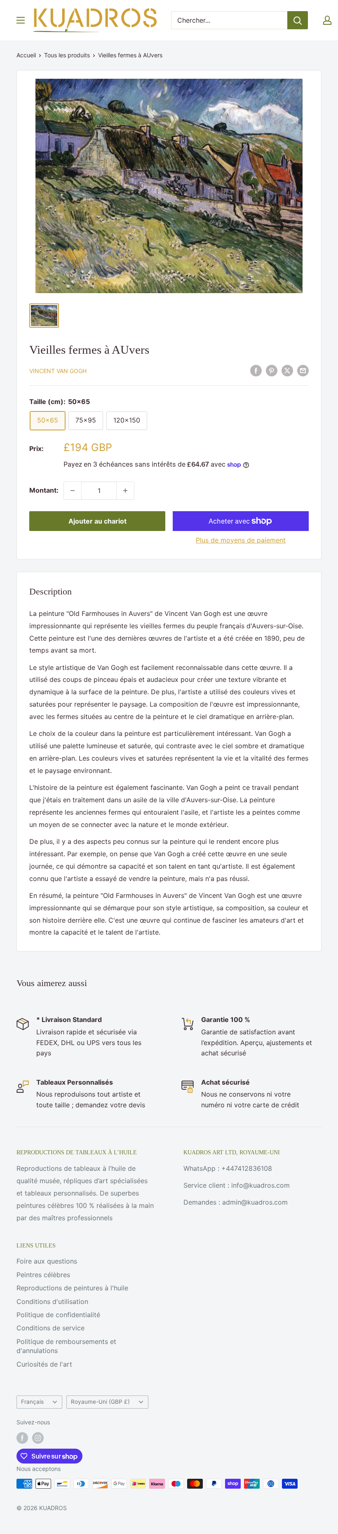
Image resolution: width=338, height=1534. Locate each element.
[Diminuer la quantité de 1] (72, 490)
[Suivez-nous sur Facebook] (22, 1438)
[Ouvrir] (20, 20)
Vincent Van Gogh (58, 370)
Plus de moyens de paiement (241, 540)
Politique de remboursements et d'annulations (66, 1346)
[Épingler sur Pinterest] (271, 370)
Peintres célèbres (43, 1275)
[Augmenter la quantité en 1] (125, 490)
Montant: (44, 490)
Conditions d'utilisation (52, 1301)
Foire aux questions (46, 1261)
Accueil (26, 55)
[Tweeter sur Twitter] (287, 370)
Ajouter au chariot (97, 521)
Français (32, 1401)
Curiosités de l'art (44, 1364)
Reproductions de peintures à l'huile (72, 1288)
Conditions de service (50, 1328)
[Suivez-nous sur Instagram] (38, 1438)
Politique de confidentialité (58, 1315)
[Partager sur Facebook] (256, 370)
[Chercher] (297, 20)
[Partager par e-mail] (303, 370)
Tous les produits (67, 55)
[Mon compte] (327, 20)
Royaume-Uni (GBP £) (100, 1401)
